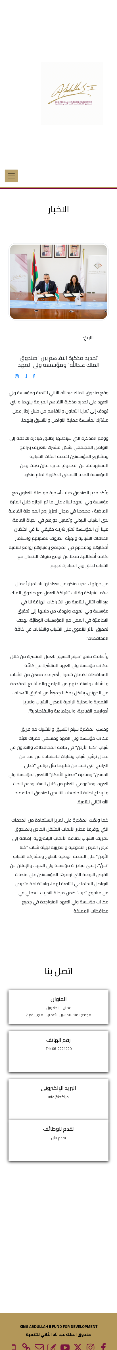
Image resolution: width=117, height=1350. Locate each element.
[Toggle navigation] (11, 175)
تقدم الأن (58, 1137)
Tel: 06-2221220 (59, 1048)
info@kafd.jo (58, 1096)
